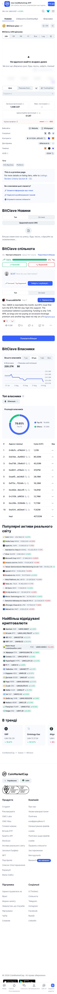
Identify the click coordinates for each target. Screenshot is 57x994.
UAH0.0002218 (22, 698)
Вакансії (32, 860)
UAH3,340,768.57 (22, 633)
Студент (6, 806)
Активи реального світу (13, 845)
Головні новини (9, 826)
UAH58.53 (18, 641)
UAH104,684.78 (22, 652)
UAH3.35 (19, 702)
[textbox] (32, 275)
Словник (6, 920)
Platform (20, 165)
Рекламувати (8, 811)
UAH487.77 (21, 669)
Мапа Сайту (8, 875)
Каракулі (6, 870)
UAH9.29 (20, 673)
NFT (4, 855)
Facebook (32, 911)
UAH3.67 (20, 677)
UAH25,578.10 (20, 686)
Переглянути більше (46, 255)
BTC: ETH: (20, 10)
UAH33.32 (17, 694)
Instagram (33, 906)
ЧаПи (4, 916)
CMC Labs (7, 816)
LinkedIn (32, 920)
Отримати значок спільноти (18, 199)
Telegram (32, 901)
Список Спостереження (13, 865)
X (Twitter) (33, 891)
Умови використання (38, 811)
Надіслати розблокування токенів (21, 195)
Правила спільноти (37, 845)
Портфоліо (7, 860)
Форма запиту (9, 901)
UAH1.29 (18, 711)
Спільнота (33, 896)
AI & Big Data (8, 165)
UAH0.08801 (21, 629)
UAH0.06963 (30, 647)
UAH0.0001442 (21, 682)
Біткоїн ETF (7, 831)
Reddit (31, 916)
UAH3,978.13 (20, 657)
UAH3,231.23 (23, 661)
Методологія (34, 855)
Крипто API (7, 836)
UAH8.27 (19, 690)
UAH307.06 (18, 637)
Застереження (35, 850)
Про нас (32, 806)
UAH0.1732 (21, 707)
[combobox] (28, 93)
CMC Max (6, 821)
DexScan (6, 841)
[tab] (36, 88)
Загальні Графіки (10, 850)
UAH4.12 (15, 665)
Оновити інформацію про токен (20, 190)
